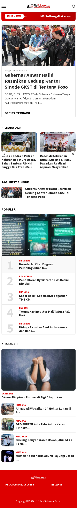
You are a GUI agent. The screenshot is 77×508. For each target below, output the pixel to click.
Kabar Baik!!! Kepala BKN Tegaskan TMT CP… (43, 297)
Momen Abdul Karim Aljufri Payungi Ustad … (45, 457)
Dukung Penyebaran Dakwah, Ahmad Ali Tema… (44, 442)
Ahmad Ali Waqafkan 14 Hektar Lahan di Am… (43, 410)
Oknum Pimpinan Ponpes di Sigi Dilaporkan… (33, 397)
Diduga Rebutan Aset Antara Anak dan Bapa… (43, 329)
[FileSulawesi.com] (38, 5)
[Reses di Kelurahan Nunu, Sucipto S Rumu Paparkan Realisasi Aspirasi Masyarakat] (58, 142)
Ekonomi (24, 307)
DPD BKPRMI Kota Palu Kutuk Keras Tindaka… (40, 426)
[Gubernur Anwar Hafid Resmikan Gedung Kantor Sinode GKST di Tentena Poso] (38, 45)
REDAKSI (56, 484)
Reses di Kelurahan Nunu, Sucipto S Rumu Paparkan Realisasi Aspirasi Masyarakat (55, 161)
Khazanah (7, 393)
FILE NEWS (24, 260)
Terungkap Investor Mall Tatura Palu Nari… (44, 313)
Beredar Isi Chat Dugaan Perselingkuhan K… (36, 266)
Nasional (24, 292)
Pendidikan (25, 276)
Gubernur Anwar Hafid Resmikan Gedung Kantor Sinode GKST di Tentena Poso (36, 81)
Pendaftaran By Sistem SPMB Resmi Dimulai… (44, 282)
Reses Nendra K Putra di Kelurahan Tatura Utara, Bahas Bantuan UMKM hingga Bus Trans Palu (18, 161)
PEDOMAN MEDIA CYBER (19, 484)
